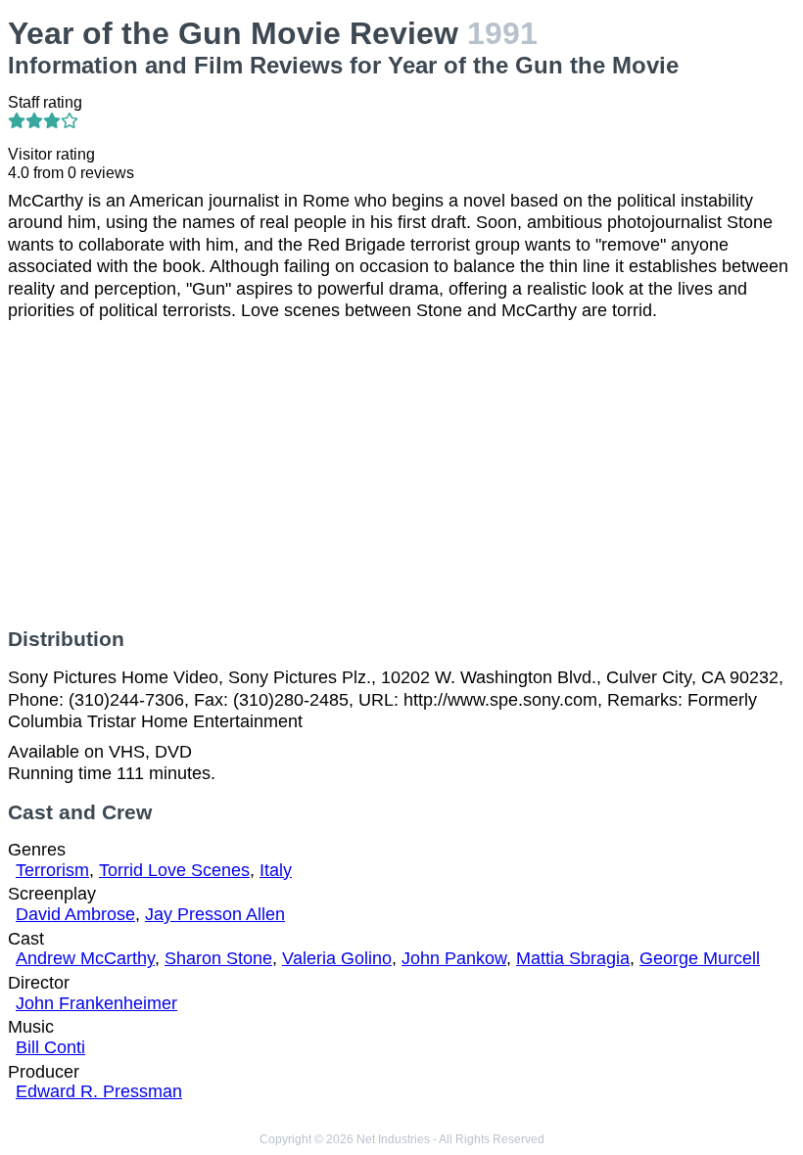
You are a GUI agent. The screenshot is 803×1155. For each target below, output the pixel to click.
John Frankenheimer (96, 1003)
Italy (276, 870)
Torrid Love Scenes (174, 870)
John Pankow (454, 958)
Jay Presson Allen (215, 914)
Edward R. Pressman (99, 1091)
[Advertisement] (401, 475)
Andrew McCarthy (85, 958)
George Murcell (699, 958)
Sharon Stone (218, 958)
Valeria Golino (337, 958)
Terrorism (52, 870)
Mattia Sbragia (573, 958)
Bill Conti (50, 1047)
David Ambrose (75, 914)
